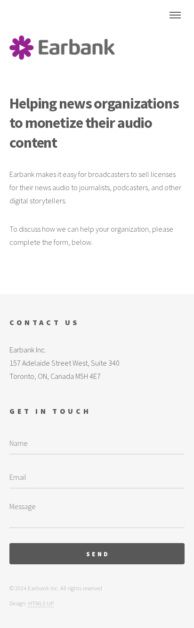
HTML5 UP (41, 603)
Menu (175, 15)
